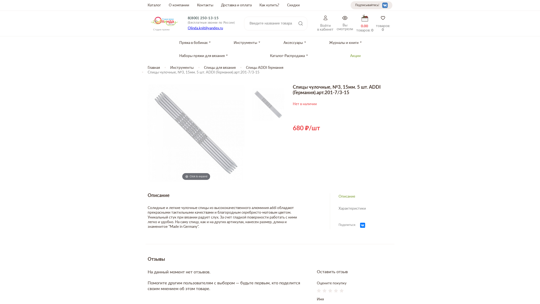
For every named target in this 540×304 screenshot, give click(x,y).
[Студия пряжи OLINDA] (164, 27)
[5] (342, 291)
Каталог (154, 5)
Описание (347, 196)
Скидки (293, 5)
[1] (319, 291)
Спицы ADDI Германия (264, 67)
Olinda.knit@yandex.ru (205, 28)
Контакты (205, 5)
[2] (325, 291)
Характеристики (352, 208)
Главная (154, 67)
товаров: (383, 27)
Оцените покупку (332, 283)
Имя (320, 299)
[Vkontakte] (385, 5)
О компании (179, 5)
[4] (336, 291)
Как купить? (269, 5)
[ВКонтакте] (362, 225)
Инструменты (182, 67)
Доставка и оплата (236, 5)
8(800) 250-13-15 (203, 18)
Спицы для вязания (220, 67)
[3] (330, 291)
